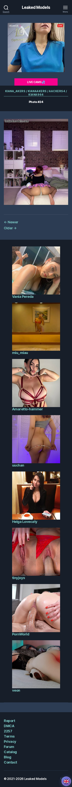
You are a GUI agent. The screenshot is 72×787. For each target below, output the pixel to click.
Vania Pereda (23, 297)
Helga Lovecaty (24, 522)
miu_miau (20, 353)
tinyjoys (18, 578)
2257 (8, 731)
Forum (9, 747)
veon (16, 690)
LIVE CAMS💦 (36, 82)
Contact (10, 762)
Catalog (10, 752)
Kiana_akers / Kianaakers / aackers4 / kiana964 (36, 92)
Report (9, 721)
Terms (9, 736)
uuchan (18, 465)
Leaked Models (36, 7)
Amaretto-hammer (27, 409)
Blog (7, 757)
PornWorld (20, 634)
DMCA (9, 726)
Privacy (10, 741)
